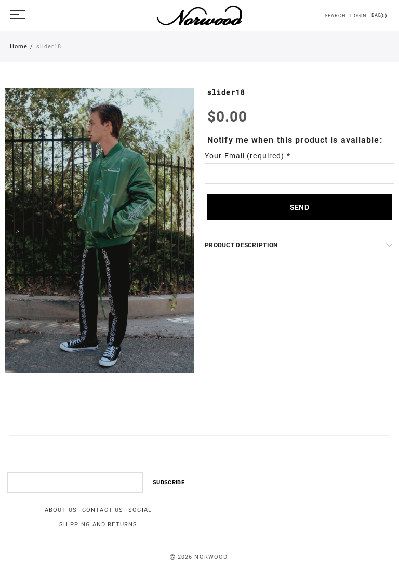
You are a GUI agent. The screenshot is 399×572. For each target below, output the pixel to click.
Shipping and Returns (98, 524)
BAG (379, 15)
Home (19, 46)
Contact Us (102, 510)
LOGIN (358, 15)
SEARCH (335, 15)
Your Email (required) (247, 156)
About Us (61, 510)
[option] (99, 230)
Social (140, 510)
